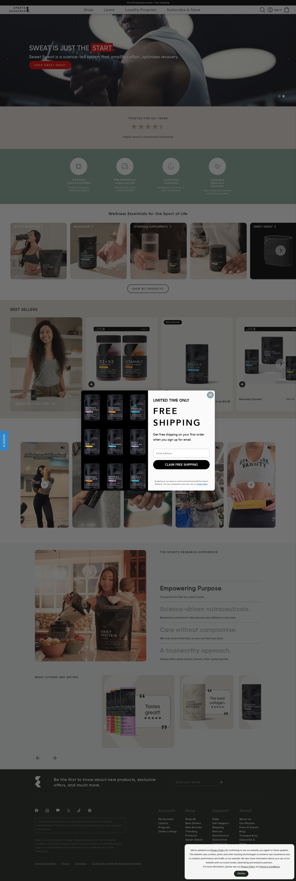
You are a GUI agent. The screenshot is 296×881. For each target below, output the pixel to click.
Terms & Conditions (270, 867)
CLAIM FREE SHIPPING (181, 464)
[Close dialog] (210, 395)
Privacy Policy (218, 850)
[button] (4, 440)
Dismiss (241, 873)
